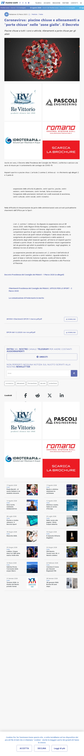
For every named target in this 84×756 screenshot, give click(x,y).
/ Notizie (33, 14)
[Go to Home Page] (29, 14)
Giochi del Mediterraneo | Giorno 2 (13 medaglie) (46, 8)
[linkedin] (62, 395)
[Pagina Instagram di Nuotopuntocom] (22, 3)
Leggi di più (59, 748)
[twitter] (50, 395)
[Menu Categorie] (81, 2)
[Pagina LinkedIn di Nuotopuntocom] (25, 3)
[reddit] (38, 395)
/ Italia (40, 14)
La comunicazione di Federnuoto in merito (26, 298)
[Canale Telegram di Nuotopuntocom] (28, 3)
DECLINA (42, 748)
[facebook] (26, 395)
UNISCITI (43, 357)
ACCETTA (24, 748)
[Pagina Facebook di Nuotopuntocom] (20, 3)
